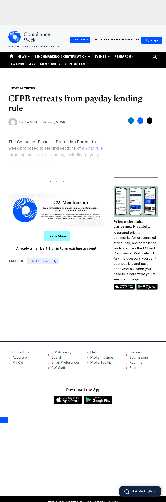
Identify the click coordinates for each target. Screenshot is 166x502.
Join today (80, 39)
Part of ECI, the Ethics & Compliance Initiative (34, 46)
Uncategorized (21, 88)
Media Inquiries (101, 357)
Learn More (57, 236)
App (32, 64)
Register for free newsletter (116, 39)
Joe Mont (30, 122)
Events (100, 56)
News (22, 56)
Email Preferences (65, 362)
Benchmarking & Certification (60, 56)
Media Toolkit (100, 362)
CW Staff (58, 368)
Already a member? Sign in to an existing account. (56, 248)
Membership (50, 64)
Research (122, 56)
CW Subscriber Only (42, 261)
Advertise (19, 357)
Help (94, 352)
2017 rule (94, 148)
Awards (17, 64)
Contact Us (75, 64)
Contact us (20, 352)
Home (11, 56)
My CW (18, 362)
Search (134, 368)
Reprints (135, 362)
